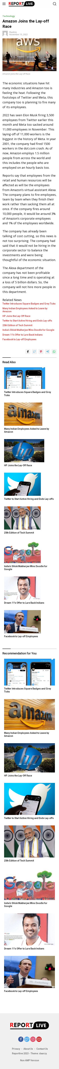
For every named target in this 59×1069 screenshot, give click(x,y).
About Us (28, 1049)
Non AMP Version (29, 1060)
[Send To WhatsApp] (54, 351)
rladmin (13, 32)
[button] (4, 4)
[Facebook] (20, 1039)
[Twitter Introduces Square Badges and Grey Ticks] (29, 378)
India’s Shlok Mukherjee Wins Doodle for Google (28, 330)
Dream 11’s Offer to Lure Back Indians (22, 334)
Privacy (16, 1049)
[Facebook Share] (27, 351)
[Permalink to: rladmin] (5, 33)
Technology (8, 16)
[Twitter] (27, 1039)
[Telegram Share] (47, 351)
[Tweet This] (34, 351)
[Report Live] (24, 4)
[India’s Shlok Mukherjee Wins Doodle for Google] (29, 551)
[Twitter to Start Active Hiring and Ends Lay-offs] (29, 484)
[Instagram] (33, 1039)
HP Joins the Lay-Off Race (16, 316)
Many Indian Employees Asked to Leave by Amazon (24, 310)
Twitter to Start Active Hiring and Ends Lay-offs (27, 320)
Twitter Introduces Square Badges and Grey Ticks (29, 303)
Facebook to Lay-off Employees (19, 339)
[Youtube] (39, 1039)
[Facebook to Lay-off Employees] (29, 621)
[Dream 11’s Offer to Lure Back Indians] (29, 588)
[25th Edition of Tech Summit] (29, 518)
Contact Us (42, 1049)
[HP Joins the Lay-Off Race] (29, 450)
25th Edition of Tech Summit (17, 325)
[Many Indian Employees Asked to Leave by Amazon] (29, 414)
